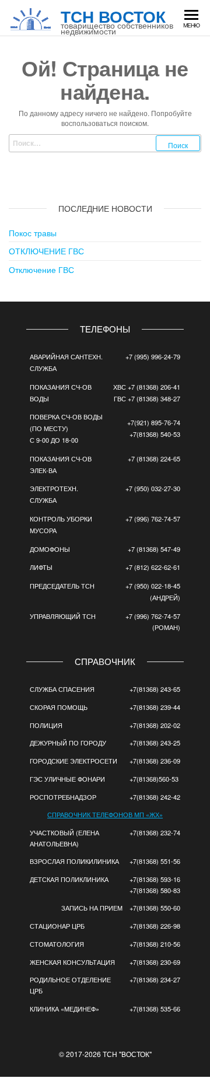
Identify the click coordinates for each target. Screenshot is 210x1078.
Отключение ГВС (41, 269)
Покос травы (33, 233)
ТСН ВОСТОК (113, 16)
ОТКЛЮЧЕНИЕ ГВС (46, 251)
